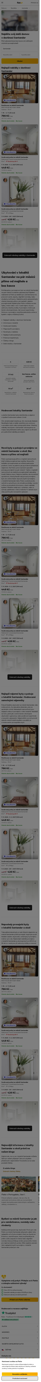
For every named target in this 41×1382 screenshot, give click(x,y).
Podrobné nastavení (19, 1378)
